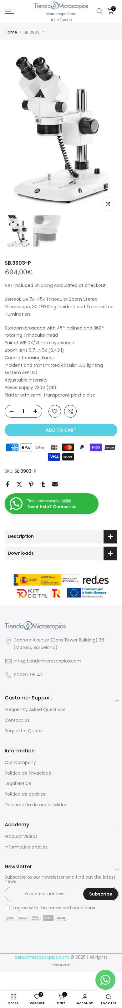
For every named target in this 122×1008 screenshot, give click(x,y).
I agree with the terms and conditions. (54, 908)
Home (11, 32)
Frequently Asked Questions (35, 710)
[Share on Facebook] (7, 484)
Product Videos (21, 836)
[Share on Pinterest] (31, 484)
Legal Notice (18, 784)
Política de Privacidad (28, 773)
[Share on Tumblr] (43, 484)
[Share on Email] (55, 484)
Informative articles (26, 847)
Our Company (20, 763)
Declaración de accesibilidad (36, 805)
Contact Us (17, 720)
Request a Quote (23, 731)
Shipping (43, 285)
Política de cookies (25, 794)
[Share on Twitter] (19, 484)
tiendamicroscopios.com (41, 957)
